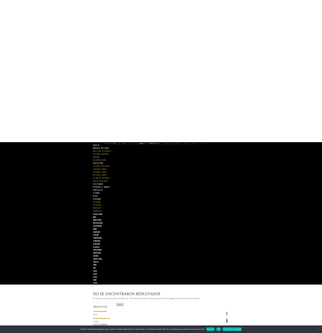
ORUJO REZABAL (100, 181)
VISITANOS (98, 184)
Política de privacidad (232, 329)
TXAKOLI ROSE (100, 169)
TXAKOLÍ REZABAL (102, 166)
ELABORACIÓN (99, 160)
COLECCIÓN (98, 163)
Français (97, 211)
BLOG (95, 196)
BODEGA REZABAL (101, 148)
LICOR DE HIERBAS (101, 178)
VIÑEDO (96, 157)
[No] (319, 329)
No (218, 329)
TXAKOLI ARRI (100, 172)
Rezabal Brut (100, 175)
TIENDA (96, 193)
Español (97, 199)
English (97, 208)
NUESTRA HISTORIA (102, 151)
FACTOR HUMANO (101, 154)
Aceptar (210, 329)
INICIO (96, 145)
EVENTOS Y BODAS (101, 187)
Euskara (97, 205)
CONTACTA (98, 190)
